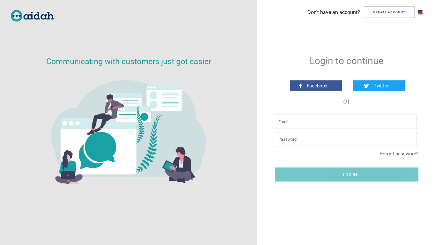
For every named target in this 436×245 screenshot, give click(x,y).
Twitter (381, 86)
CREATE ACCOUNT (389, 12)
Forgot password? (399, 154)
